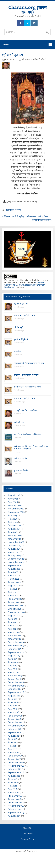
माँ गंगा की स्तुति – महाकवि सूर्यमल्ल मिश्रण (27, 387)
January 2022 (14, 582)
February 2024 (15, 535)
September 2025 (16, 512)
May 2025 (12, 518)
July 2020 (12, 619)
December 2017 (16, 722)
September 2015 (16, 812)
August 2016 (14, 775)
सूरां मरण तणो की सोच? (21, 470)
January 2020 (14, 639)
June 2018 (13, 702)
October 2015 (14, 809)
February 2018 (15, 715)
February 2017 (15, 755)
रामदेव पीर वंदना (19, 422)
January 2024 (14, 539)
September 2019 (16, 652)
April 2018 (12, 709)
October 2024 (14, 525)
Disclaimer (27, 834)
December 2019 (16, 642)
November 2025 (16, 508)
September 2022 (16, 565)
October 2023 (14, 545)
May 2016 (12, 785)
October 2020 (14, 609)
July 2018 (12, 699)
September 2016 (16, 772)
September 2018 (16, 692)
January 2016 (14, 799)
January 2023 (14, 555)
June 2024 (13, 532)
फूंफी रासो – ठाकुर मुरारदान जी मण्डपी (26, 375)
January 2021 (14, 602)
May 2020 (12, 625)
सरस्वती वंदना (18, 351)
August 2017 (14, 736)
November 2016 (16, 766)
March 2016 (13, 792)
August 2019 (14, 655)
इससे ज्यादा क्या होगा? (21, 458)
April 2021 (12, 592)
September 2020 (16, 612)
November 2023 (16, 542)
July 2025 (12, 515)
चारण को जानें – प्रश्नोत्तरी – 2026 (24, 315)
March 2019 (13, 672)
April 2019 (12, 669)
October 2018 (14, 689)
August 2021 (14, 585)
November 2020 (16, 605)
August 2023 (14, 549)
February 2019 (15, 675)
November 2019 (16, 645)
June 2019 (13, 662)
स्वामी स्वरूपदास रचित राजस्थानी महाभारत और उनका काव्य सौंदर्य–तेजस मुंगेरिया (31, 447)
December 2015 (16, 802)
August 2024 (14, 528)
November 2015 (16, 806)
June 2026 (13, 498)
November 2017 (16, 725)
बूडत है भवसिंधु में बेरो (21, 339)
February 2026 (15, 505)
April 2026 (13, 502)
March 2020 (14, 632)
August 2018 (14, 695)
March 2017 (13, 752)
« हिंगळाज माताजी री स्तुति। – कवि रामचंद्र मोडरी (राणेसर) (25, 216)
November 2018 (16, 685)
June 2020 (13, 622)
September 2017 (16, 732)
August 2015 (14, 816)
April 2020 (13, 629)
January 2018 (14, 719)
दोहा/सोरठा (10, 210)
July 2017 (12, 739)
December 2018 (16, 682)
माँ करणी (18, 210)
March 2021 (13, 595)
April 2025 (13, 522)
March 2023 (13, 552)
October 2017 (14, 729)
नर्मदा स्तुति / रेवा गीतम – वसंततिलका (26, 410)
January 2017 (14, 759)
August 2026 (14, 495)
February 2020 (15, 635)
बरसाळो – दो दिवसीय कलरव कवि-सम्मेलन (27, 434)
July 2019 (12, 659)
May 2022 (12, 575)
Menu (6, 44)
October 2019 (14, 649)
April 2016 (12, 789)
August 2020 (14, 615)
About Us (27, 828)
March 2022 (13, 579)
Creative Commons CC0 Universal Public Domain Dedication (24, 284)
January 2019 (14, 679)
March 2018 (13, 712)
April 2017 (12, 749)
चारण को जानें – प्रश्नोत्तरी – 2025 (24, 398)
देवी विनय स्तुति (18, 327)
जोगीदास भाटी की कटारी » (42, 220)
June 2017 (13, 742)
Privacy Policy (27, 839)
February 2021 (15, 599)
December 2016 (16, 762)
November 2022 (16, 562)
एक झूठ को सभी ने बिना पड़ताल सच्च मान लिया (29, 363)
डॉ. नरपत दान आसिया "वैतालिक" (33, 59)
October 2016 (14, 769)
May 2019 (12, 665)
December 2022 (16, 558)
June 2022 (13, 572)
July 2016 (12, 779)
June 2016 (13, 782)
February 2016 (15, 796)
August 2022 (14, 569)
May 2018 (12, 705)
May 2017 (12, 745)
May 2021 (12, 588)
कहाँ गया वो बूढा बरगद (21, 304)
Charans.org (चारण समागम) (27, 9)
